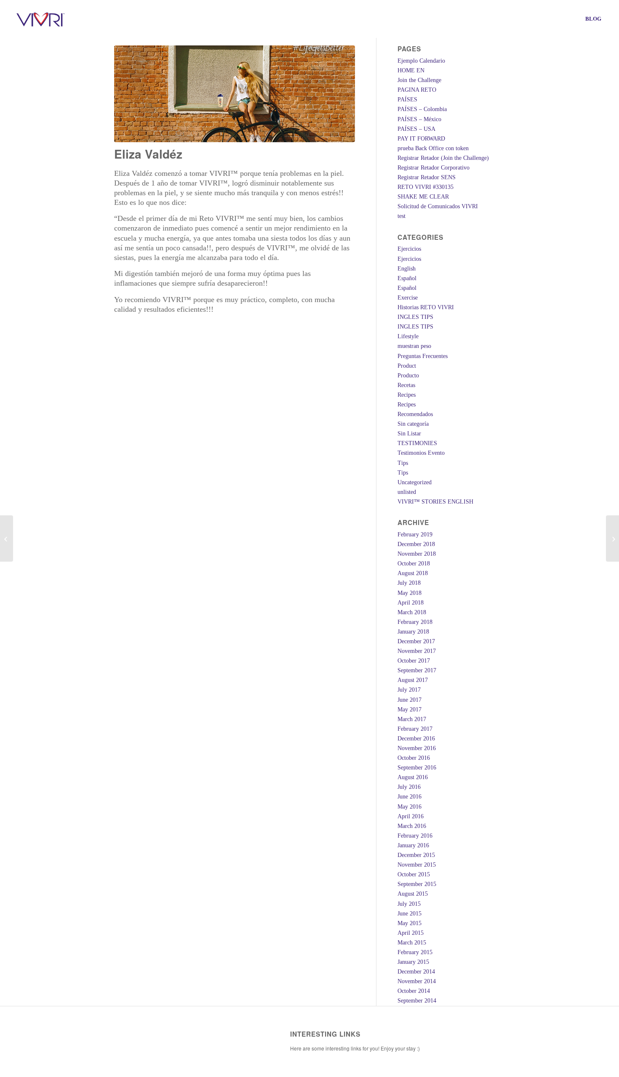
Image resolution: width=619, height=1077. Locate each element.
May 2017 (410, 709)
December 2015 (416, 855)
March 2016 (412, 826)
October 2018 (414, 563)
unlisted (407, 492)
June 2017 (410, 700)
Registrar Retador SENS (427, 177)
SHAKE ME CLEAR (423, 197)
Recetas (406, 385)
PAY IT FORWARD (421, 138)
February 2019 (415, 534)
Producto (408, 375)
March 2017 (412, 719)
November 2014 (417, 981)
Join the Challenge (419, 80)
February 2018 (415, 622)
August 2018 (413, 573)
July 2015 (409, 904)
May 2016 (410, 807)
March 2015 (412, 942)
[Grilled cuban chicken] (6, 538)
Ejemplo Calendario (421, 61)
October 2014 (414, 991)
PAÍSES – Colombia (422, 109)
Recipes (407, 395)
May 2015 (410, 923)
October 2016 (414, 758)
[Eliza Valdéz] (234, 93)
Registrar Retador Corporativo (434, 167)
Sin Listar (409, 433)
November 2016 (417, 748)
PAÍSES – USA (416, 129)
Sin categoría (413, 424)
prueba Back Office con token (433, 148)
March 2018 (412, 612)
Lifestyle (408, 336)
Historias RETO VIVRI (426, 307)
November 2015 (417, 865)
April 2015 (411, 933)
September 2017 (417, 670)
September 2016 (417, 767)
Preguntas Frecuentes (423, 356)
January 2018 (413, 632)
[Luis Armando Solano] (612, 538)
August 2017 (413, 680)
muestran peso (414, 346)
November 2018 (417, 554)
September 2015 (417, 884)
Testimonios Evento (421, 453)
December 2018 (416, 544)
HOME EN (411, 70)
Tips (403, 463)
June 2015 (410, 913)
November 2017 (417, 651)
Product (407, 366)
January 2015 (413, 962)
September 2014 (417, 1000)
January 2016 (413, 845)
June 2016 (410, 796)
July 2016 (409, 787)
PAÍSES (407, 99)
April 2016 (411, 816)
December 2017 (416, 641)
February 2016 (415, 836)
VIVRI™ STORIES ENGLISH (435, 502)
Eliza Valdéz (148, 153)
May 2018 (410, 593)
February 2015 (415, 952)
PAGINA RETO (417, 90)
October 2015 (414, 874)
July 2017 (409, 690)
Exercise (408, 297)
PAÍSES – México (419, 119)
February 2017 (415, 729)
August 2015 (413, 894)
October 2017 (414, 661)
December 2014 (416, 971)
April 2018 (411, 603)
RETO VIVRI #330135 (426, 187)
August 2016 (413, 777)
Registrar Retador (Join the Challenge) (443, 158)
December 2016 (416, 738)
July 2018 (409, 583)
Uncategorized (415, 482)
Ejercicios (409, 249)
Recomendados (415, 414)
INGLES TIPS (415, 317)
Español (407, 278)
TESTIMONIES (417, 443)
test (402, 216)
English (407, 268)
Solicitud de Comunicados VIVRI (438, 206)
